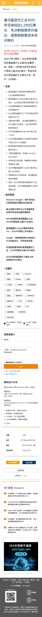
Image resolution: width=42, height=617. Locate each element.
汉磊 (28, 279)
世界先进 (31, 295)
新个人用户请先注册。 (13, 371)
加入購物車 (13, 462)
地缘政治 (22, 312)
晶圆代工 (10, 301)
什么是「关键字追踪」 (31, 323)
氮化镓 (30, 301)
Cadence (28, 274)
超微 (8, 274)
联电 (8, 290)
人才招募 (26, 582)
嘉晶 (8, 295)
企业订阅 (29, 462)
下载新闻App (10, 590)
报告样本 (21, 470)
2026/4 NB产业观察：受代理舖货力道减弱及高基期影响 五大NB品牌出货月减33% (22, 511)
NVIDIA (18, 279)
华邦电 (19, 285)
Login (21, 366)
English (27, 586)
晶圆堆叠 (10, 312)
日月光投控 (32, 285)
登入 (25, 475)
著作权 (32, 580)
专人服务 (7, 423)
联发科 (28, 290)
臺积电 (18, 290)
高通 (8, 279)
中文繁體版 (17, 586)
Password (8, 352)
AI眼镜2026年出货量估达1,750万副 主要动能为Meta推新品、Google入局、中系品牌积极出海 (22, 529)
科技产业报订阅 (23, 580)
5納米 (9, 306)
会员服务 (13, 580)
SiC (27, 306)
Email (6, 339)
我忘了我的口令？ (12, 374)
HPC (20, 301)
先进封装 (10, 317)
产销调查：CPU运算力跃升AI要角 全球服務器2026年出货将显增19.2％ (23, 494)
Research (6, 9)
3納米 (19, 306)
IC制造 (14, 9)
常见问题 (19, 582)
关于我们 (5, 580)
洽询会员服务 (13, 53)
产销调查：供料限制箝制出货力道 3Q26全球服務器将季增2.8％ (22, 520)
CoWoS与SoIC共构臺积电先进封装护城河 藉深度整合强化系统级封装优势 (23, 503)
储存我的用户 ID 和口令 (13, 362)
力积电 (9, 285)
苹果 (17, 274)
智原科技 (19, 295)
